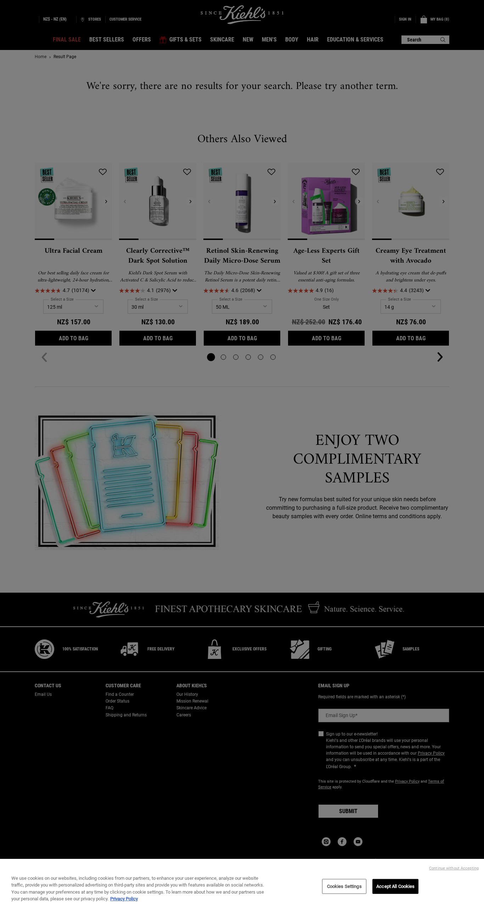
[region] (242, 882)
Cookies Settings (344, 886)
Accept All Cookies (395, 886)
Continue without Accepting (454, 868)
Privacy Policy (124, 898)
